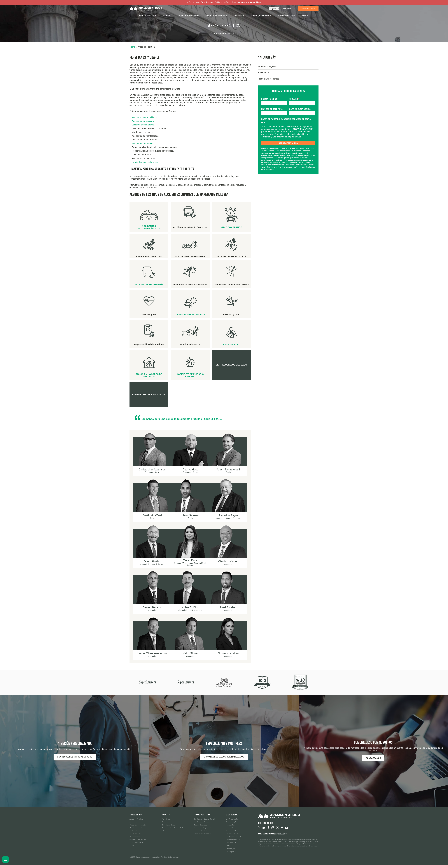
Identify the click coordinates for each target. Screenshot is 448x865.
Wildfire (167, 16)
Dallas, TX (230, 846)
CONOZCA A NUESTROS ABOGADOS (74, 757)
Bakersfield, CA (232, 822)
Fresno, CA (230, 825)
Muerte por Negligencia (203, 828)
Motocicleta (166, 819)
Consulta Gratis (308, 9)
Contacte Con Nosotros (138, 840)
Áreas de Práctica (146, 16)
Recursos (239, 16)
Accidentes (166, 815)
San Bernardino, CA (233, 837)
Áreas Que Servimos (261, 16)
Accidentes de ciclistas (143, 121)
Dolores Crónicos (200, 825)
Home (132, 47)
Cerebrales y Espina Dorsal (204, 819)
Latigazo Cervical (200, 831)
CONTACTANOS (373, 758)
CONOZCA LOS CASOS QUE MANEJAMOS (224, 757)
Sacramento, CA (232, 834)
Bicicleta (165, 822)
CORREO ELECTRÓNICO (300, 109)
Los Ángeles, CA (232, 819)
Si (264, 122)
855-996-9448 (289, 9)
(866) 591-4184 (213, 419)
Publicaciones (135, 837)
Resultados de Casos (138, 828)
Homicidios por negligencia (145, 162)
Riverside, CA (231, 831)
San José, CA (231, 843)
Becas (132, 846)
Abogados (133, 822)
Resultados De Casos (217, 16)
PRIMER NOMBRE (269, 99)
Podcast (306, 16)
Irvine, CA (229, 828)
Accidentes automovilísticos (145, 117)
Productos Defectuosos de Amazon (175, 828)
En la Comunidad (136, 843)
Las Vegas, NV (231, 852)
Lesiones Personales (202, 815)
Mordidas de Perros (201, 822)
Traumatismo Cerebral (202, 834)
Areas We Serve (232, 815)
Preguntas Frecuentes (268, 79)
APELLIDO (294, 99)
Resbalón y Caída (168, 825)
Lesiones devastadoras (143, 125)
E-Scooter (165, 831)
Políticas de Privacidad (169, 857)
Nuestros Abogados (189, 16)
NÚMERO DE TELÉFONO (272, 109)
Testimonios (263, 72)
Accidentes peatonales (143, 143)
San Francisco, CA (233, 840)
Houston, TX (230, 849)
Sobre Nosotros (286, 16)
